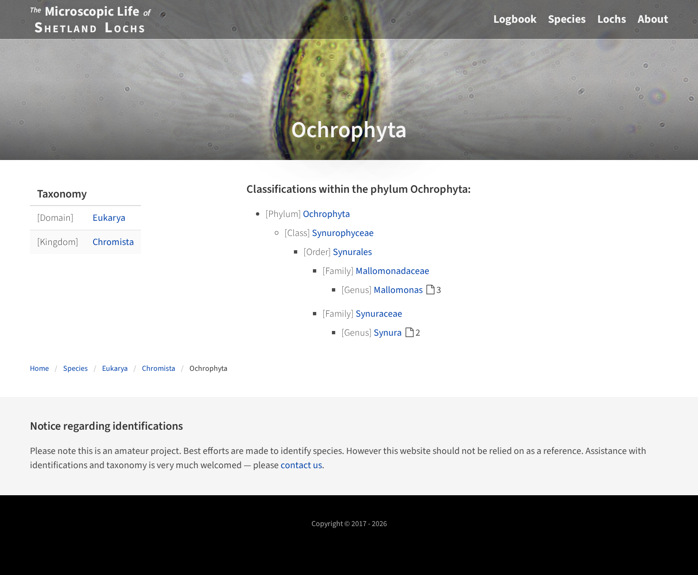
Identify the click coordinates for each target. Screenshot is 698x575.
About (653, 19)
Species (567, 19)
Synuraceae (379, 313)
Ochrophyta (326, 214)
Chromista (113, 242)
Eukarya (109, 218)
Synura (388, 332)
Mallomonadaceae (392, 271)
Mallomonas (398, 290)
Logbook (515, 19)
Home (39, 368)
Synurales (352, 252)
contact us (301, 465)
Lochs (611, 19)
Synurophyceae (343, 233)
